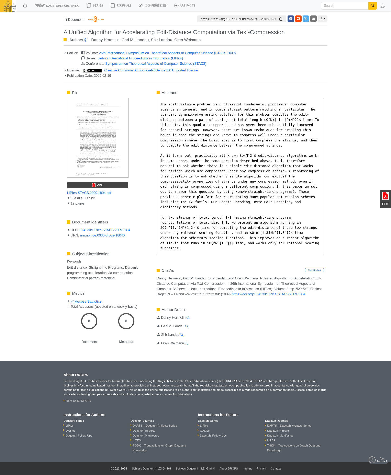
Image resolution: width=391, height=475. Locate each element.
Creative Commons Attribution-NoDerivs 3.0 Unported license (150, 70)
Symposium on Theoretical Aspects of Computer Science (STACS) (155, 63)
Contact (276, 468)
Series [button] (97, 5)
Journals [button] (124, 5)
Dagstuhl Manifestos (146, 435)
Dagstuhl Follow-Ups (79, 435)
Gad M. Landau (135, 40)
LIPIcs (70, 425)
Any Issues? (382, 460)
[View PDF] (98, 138)
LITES (137, 440)
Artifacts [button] (187, 5)
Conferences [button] (155, 5)
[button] (57, 6)
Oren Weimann (187, 40)
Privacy (261, 468)
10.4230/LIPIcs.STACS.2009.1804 (104, 230)
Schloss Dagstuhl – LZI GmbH (151, 468)
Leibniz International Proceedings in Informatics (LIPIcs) (140, 58)
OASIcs (70, 430)
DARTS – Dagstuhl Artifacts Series (155, 425)
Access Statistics (88, 301)
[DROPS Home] (25, 6)
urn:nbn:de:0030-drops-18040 (102, 235)
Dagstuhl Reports (144, 430)
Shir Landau (161, 40)
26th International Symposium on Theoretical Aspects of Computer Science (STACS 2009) (167, 53)
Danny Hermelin (105, 40)
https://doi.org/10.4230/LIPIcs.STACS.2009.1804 (268, 294)
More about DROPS (78, 400)
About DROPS (229, 468)
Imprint (247, 468)
